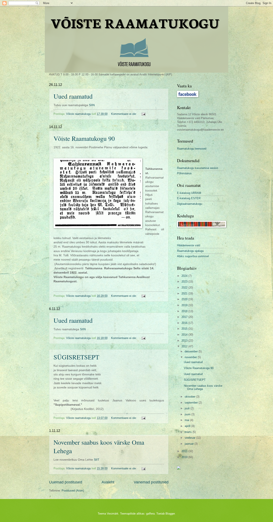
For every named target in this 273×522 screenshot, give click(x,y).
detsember (192, 351)
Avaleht (108, 482)
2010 (185, 457)
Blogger (170, 513)
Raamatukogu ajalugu (190, 250)
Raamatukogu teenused (191, 148)
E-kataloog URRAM (189, 193)
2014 (185, 334)
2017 (185, 317)
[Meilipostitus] (143, 113)
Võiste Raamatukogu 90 (84, 138)
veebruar (190, 437)
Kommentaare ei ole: (124, 113)
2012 (185, 346)
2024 (185, 275)
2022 (185, 287)
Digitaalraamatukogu (189, 203)
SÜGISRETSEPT (76, 357)
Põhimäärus (184, 173)
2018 (185, 311)
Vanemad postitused (151, 482)
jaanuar (190, 443)
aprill (188, 426)
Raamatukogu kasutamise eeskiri (197, 168)
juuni (188, 414)
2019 (185, 305)
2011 (185, 451)
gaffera (150, 513)
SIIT (96, 459)
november (191, 357)
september (192, 402)
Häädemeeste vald (188, 245)
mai (187, 420)
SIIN (92, 105)
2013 (185, 340)
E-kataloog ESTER (188, 198)
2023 (185, 281)
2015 (185, 328)
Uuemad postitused (65, 482)
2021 (185, 293)
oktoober (190, 396)
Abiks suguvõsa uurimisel (193, 256)
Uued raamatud (73, 96)
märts (189, 432)
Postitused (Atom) (73, 490)
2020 (185, 299)
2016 (185, 322)
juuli (187, 408)
